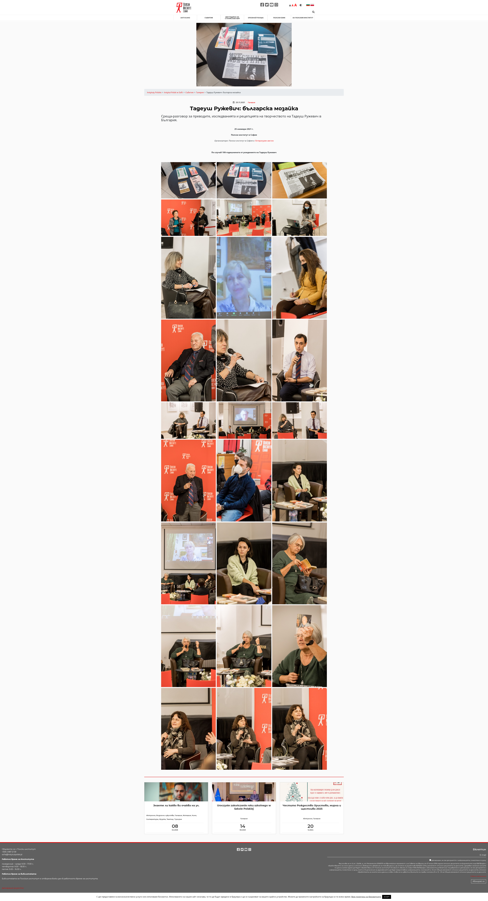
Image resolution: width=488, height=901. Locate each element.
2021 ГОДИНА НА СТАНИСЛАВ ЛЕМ (232, 17)
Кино (194, 815)
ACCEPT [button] (387, 897)
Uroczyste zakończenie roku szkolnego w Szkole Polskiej (244, 807)
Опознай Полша (256, 18)
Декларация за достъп (13, 888)
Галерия (251, 102)
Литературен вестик (264, 140)
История (187, 815)
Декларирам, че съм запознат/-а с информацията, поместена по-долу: (458, 860)
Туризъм (178, 819)
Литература (152, 819)
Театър (170, 819)
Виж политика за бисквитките (366, 896)
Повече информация (478, 876)
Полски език (279, 18)
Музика (162, 819)
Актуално (185, 18)
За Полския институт (303, 18)
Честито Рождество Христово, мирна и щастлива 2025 (312, 807)
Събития (209, 18)
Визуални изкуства (165, 815)
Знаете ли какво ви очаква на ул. (176, 805)
